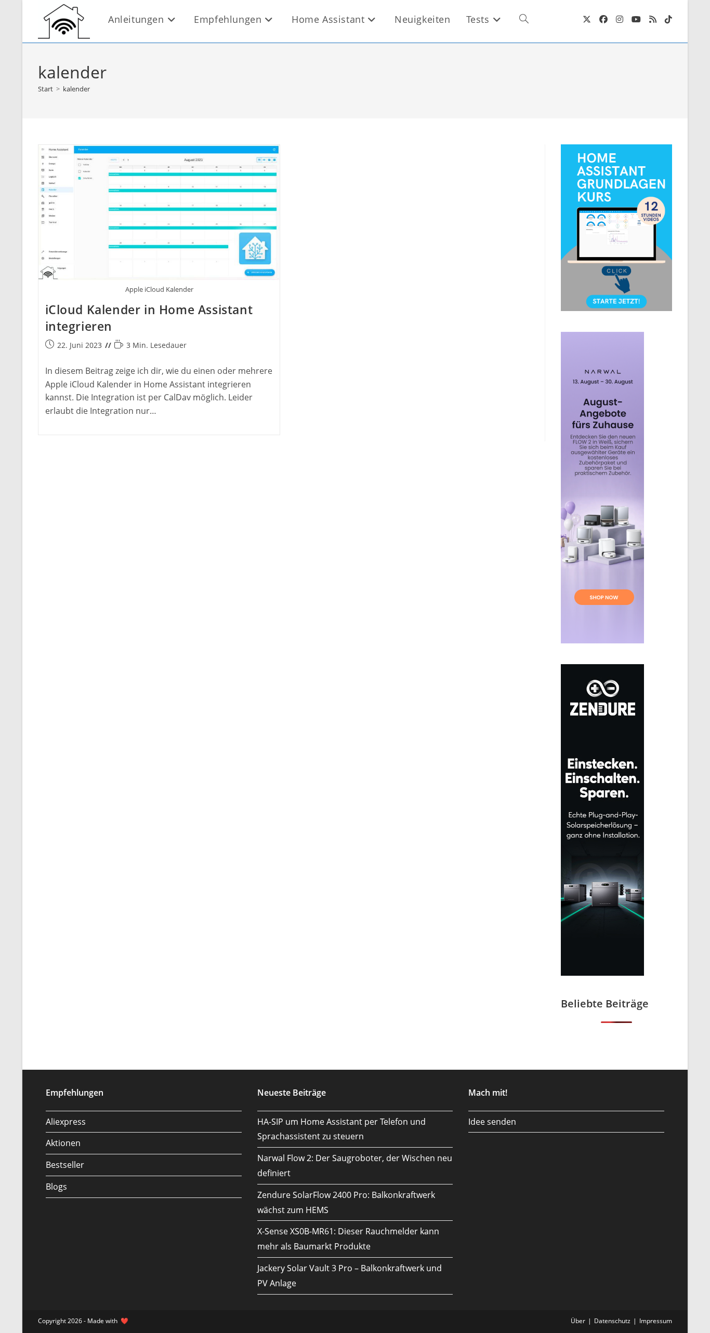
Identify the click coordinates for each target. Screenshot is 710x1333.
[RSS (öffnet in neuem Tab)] (653, 19)
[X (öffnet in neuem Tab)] (586, 19)
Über (578, 1320)
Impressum (655, 1320)
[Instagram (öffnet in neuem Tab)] (619, 19)
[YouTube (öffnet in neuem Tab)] (636, 19)
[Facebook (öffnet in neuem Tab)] (603, 19)
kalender (76, 88)
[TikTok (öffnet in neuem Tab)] (668, 19)
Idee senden (492, 1121)
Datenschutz (612, 1320)
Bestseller (65, 1164)
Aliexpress (66, 1121)
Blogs (56, 1186)
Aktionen (63, 1143)
